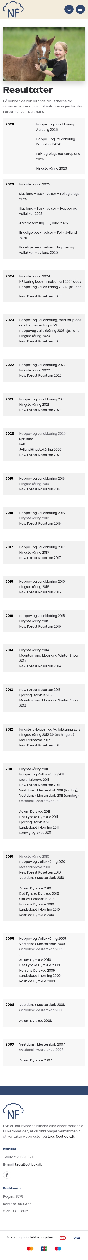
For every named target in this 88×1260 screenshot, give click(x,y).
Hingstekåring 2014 (34, 650)
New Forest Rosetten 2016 (40, 592)
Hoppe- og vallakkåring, (38, 320)
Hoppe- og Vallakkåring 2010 (42, 861)
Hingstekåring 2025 (35, 184)
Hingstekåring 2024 (34, 276)
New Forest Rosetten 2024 (40, 296)
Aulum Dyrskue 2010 (35, 888)
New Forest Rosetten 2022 (40, 375)
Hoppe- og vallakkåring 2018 (42, 512)
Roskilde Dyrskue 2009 (37, 981)
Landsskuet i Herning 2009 (40, 975)
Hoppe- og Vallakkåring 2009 (42, 938)
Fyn (22, 444)
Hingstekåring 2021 (34, 404)
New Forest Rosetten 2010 (40, 872)
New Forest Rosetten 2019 (40, 489)
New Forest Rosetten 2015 (40, 626)
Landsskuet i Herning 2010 (39, 909)
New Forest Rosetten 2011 (39, 785)
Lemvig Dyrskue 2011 (35, 832)
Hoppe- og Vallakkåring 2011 (41, 774)
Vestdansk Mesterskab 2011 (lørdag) (48, 790)
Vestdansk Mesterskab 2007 (42, 1044)
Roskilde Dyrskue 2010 (36, 915)
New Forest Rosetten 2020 (40, 454)
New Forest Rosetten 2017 (40, 557)
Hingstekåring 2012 (34, 734)
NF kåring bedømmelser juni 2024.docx (50, 281)
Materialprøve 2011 (34, 779)
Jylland (25, 449)
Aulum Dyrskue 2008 (35, 1020)
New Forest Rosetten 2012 (40, 745)
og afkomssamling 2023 (38, 325)
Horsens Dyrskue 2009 (37, 970)
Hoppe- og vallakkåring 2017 (42, 547)
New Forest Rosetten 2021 (40, 410)
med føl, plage (70, 320)
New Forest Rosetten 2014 (40, 666)
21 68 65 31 (25, 1157)
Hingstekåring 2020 (46, 449)
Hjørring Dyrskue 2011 (35, 822)
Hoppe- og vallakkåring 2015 (42, 615)
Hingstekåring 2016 (34, 586)
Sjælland (26, 439)
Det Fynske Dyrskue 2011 (38, 816)
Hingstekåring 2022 (34, 370)
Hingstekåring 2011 (33, 769)
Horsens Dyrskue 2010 (36, 904)
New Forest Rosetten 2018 (40, 523)
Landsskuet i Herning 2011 (39, 827)
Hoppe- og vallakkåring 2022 (42, 365)
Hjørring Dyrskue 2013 (36, 695)
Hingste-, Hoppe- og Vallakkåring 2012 (49, 729)
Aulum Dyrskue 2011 (34, 811)
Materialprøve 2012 (34, 740)
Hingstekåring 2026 (51, 168)
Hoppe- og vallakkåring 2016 (42, 581)
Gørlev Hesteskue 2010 (37, 899)
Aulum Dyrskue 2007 (35, 1060)
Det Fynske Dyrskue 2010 (39, 893)
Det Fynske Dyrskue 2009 (39, 965)
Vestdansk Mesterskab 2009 (42, 944)
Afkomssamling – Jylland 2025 (43, 223)
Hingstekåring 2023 (34, 336)
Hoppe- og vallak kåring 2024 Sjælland (50, 287)
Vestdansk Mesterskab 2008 (42, 1004)
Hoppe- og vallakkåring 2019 (42, 478)
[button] (69, 9)
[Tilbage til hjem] (13, 9)
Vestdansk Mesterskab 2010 (41, 877)
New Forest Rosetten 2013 (40, 689)
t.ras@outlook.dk (61, 1136)
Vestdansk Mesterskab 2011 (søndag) (49, 795)
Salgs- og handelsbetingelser (30, 1237)
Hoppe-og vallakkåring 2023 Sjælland (49, 330)
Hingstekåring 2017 (34, 552)
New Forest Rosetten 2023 (40, 341)
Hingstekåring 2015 (34, 621)
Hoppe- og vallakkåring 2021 (42, 399)
